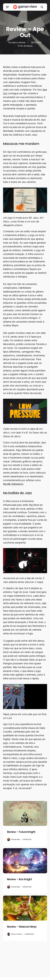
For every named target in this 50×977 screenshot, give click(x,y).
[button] (7, 7)
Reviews (25, 21)
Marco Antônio (19, 42)
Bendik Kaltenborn (13, 484)
